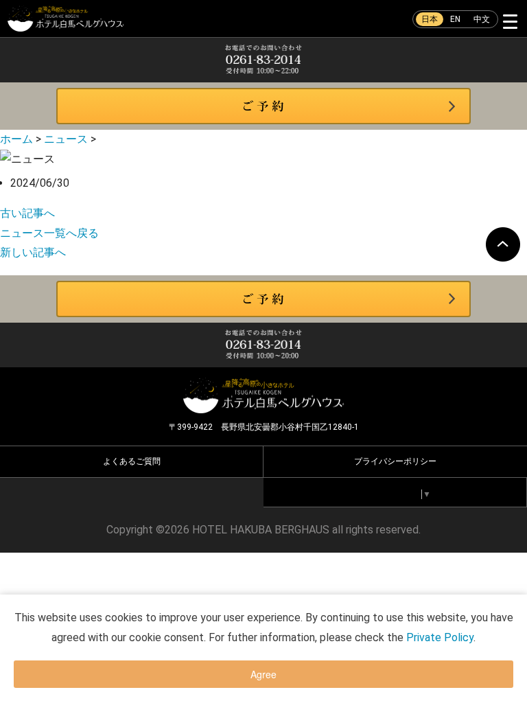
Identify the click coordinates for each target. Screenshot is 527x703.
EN (455, 19)
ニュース (66, 139)
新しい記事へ (33, 252)
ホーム (16, 139)
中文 (481, 19)
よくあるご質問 (132, 461)
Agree (263, 674)
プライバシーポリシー (395, 461)
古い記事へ (27, 213)
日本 (429, 19)
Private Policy (439, 637)
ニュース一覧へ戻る (49, 233)
